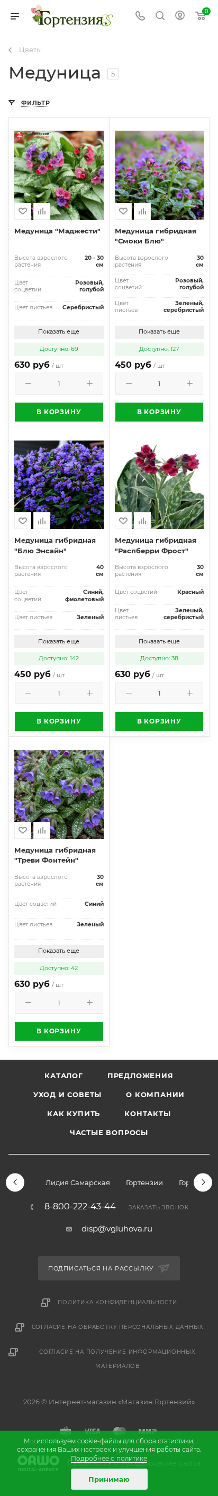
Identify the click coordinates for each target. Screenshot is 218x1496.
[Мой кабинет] (180, 17)
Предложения (140, 1075)
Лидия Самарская (78, 1182)
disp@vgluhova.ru (116, 1229)
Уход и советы (67, 1094)
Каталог (63, 1075)
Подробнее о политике (109, 1458)
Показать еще (58, 331)
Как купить (73, 1113)
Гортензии (144, 1182)
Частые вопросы (109, 1132)
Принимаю (109, 1479)
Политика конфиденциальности (117, 1302)
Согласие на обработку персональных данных (118, 1327)
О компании (155, 1094)
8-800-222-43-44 (80, 1206)
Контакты (147, 1113)
